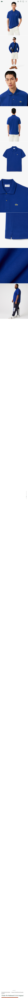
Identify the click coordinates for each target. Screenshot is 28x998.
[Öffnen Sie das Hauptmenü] (26, 1)
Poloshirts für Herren (5, 992)
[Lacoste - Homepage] (2, 1)
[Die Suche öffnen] (23, 1)
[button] (20, 1)
